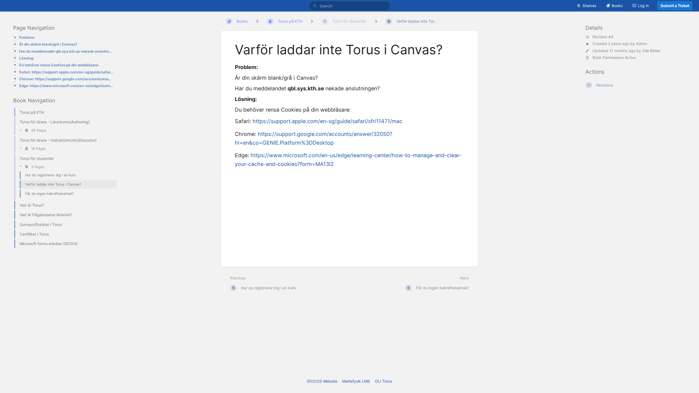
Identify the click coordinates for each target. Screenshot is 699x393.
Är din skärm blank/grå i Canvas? (48, 44)
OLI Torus (383, 381)
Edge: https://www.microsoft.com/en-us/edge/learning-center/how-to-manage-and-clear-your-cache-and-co (66, 86)
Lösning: (26, 58)
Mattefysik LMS (356, 381)
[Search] (315, 6)
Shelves (589, 5)
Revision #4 (603, 37)
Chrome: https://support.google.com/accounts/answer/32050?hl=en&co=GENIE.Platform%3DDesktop (66, 79)
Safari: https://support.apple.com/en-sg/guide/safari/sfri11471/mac (66, 72)
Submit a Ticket (675, 5)
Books (617, 5)
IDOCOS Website (322, 381)
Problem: (27, 37)
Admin (641, 43)
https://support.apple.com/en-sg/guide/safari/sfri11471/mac (327, 121)
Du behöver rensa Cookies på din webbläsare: (59, 65)
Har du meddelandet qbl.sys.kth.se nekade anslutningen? (66, 51)
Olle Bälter (651, 50)
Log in (643, 5)
